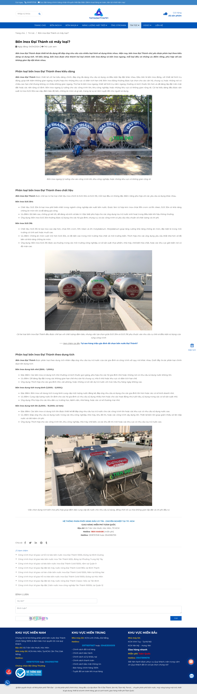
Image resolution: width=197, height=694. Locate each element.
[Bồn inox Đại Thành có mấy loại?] (98, 13)
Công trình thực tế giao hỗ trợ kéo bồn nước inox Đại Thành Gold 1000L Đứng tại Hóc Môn (60, 576)
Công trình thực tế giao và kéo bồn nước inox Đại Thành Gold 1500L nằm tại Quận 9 (57, 563)
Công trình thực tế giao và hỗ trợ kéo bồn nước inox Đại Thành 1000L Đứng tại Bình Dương (61, 555)
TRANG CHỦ (40, 25)
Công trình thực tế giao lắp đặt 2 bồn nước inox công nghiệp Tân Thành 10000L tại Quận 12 (60, 585)
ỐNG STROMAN (118, 25)
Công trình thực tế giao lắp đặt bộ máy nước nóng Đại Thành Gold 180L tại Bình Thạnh (58, 568)
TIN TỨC (134, 25)
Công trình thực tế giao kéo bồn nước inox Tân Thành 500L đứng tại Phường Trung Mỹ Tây (60, 559)
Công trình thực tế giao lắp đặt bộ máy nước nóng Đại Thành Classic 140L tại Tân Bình (58, 581)
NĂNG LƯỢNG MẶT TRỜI (94, 25)
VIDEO (146, 25)
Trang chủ (20, 33)
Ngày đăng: (22, 46)
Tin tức (31, 33)
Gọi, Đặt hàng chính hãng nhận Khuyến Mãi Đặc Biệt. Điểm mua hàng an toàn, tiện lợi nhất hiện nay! (82, 2)
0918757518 (31, 2)
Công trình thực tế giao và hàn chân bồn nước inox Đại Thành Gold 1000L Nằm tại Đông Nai (61, 572)
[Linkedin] (35, 542)
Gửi (176, 618)
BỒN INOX (55, 25)
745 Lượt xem (50, 46)
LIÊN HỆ (159, 25)
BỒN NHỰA (71, 25)
